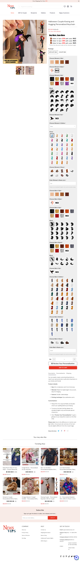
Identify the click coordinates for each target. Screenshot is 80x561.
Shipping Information (45, 532)
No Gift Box (62, 52)
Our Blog (24, 538)
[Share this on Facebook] (61, 431)
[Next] (45, 42)
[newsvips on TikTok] (69, 556)
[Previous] (4, 42)
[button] (34, 13)
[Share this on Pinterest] (64, 431)
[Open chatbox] (76, 558)
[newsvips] (11, 6)
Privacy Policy (25, 532)
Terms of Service (26, 535)
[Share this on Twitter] (58, 431)
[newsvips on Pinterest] (66, 556)
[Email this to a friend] (67, 431)
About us (24, 529)
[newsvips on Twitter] (72, 556)
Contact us (43, 529)
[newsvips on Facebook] (61, 556)
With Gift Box (53, 52)
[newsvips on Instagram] (63, 556)
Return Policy (44, 535)
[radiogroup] (63, 62)
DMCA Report (44, 541)
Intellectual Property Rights (47, 538)
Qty (50, 359)
